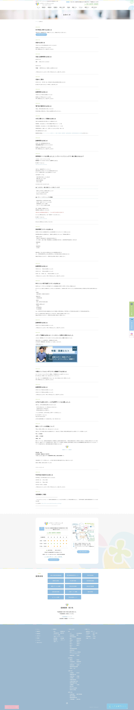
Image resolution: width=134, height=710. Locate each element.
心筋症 (78, 684)
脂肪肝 (78, 665)
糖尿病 (71, 659)
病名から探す (62, 8)
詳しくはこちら (42, 34)
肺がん (71, 645)
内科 (54, 631)
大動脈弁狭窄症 (73, 679)
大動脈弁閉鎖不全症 (74, 681)
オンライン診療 (131, 310)
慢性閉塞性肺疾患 (73, 648)
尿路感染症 (79, 638)
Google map (84, 551)
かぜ (71, 633)
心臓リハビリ (88, 638)
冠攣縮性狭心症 (73, 674)
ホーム (38, 8)
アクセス (81, 8)
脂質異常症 (79, 661)
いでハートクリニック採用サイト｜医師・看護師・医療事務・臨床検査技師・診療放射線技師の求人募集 (62, 133)
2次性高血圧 (72, 661)
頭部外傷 (78, 699)
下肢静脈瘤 (72, 699)
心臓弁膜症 (72, 676)
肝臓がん (78, 641)
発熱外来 (62, 633)
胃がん (71, 643)
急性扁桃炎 (72, 635)
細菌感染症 (72, 655)
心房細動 (71, 677)
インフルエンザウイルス (75, 653)
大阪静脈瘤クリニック (67, 616)
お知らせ (38, 635)
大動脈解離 (72, 694)
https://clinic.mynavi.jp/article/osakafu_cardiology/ (52, 503)
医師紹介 (44, 8)
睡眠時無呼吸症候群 (74, 666)
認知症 (71, 640)
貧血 (71, 641)
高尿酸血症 (72, 665)
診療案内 (55, 8)
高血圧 (78, 659)
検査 (94, 634)
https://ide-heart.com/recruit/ (41, 164)
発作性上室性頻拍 (73, 688)
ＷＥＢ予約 (131, 325)
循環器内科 (62, 631)
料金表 (68, 8)
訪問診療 (55, 638)
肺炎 (77, 635)
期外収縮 (71, 686)
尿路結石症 (72, 650)
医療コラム (74, 8)
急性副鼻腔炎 (79, 633)
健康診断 (55, 639)
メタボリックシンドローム (75, 663)
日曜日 (94, 638)
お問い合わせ (94, 8)
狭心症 (78, 672)
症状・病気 (95, 633)
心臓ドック (56, 641)
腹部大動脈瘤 (72, 695)
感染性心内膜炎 (73, 689)
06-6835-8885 (54, 533)
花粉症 (78, 655)
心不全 (78, 677)
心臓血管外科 (56, 633)
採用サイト (87, 8)
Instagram (131, 335)
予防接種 (62, 638)
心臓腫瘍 (71, 684)
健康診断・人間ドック (90, 631)
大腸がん (78, 643)
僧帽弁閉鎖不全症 (73, 683)
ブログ (87, 634)
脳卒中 (78, 645)
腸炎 (71, 638)
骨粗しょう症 (72, 668)
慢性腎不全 (79, 640)
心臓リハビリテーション (58, 636)
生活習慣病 (88, 636)
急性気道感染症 (73, 636)
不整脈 (78, 676)
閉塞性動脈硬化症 (73, 697)
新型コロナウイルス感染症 (75, 652)
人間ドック (62, 639)
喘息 (71, 647)
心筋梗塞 (71, 672)
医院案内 (50, 8)
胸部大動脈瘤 (79, 694)
